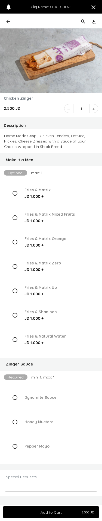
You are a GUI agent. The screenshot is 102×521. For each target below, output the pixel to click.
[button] (51, 159)
